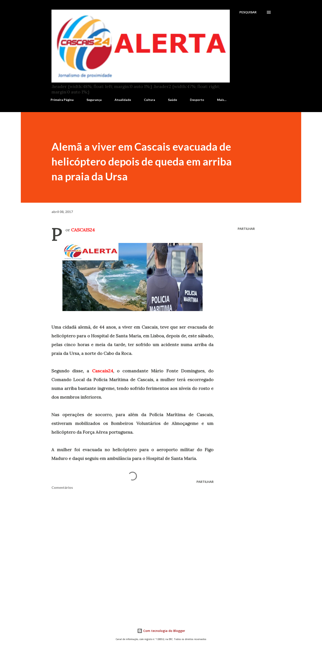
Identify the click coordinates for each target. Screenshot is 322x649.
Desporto (197, 100)
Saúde (172, 100)
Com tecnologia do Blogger (163, 631)
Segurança (94, 100)
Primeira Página (62, 100)
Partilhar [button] (246, 228)
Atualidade (123, 100)
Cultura (149, 100)
